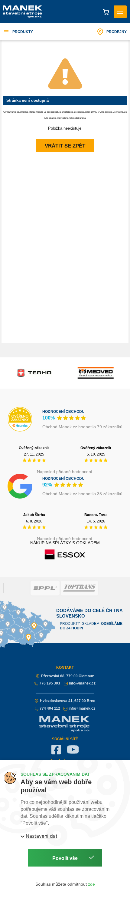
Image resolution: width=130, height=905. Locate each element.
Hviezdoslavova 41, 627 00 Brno (67, 701)
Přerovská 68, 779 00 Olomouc (67, 676)
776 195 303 (49, 683)
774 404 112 (50, 708)
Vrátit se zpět (65, 146)
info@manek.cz (82, 683)
